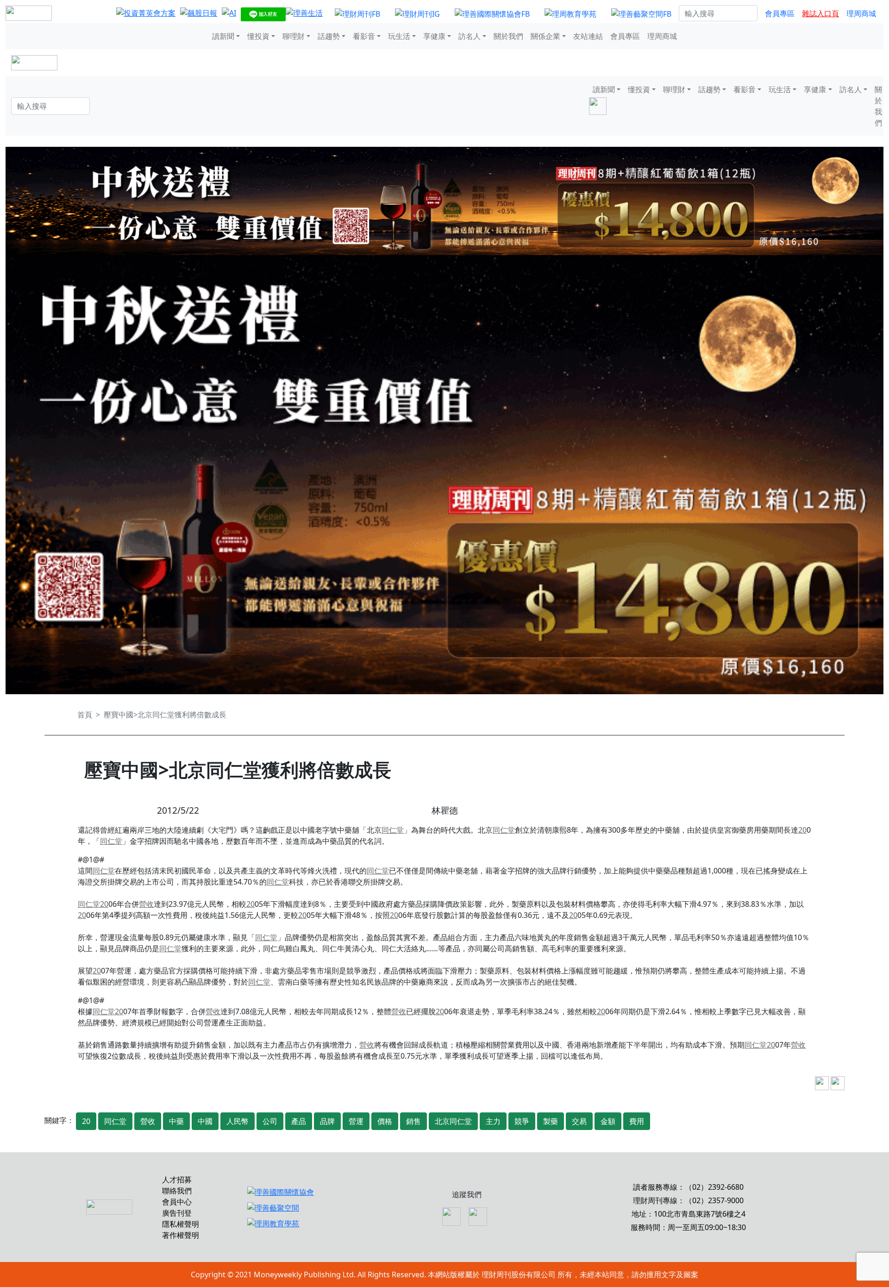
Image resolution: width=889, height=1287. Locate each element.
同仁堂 (393, 830)
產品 (298, 1121)
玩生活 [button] (399, 36)
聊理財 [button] (293, 36)
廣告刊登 (177, 1213)
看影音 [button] (364, 36)
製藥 (550, 1121)
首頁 (84, 714)
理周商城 (861, 13)
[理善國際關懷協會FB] (492, 13)
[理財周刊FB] (357, 13)
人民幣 (237, 1121)
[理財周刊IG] (417, 13)
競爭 (521, 1121)
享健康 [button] (434, 36)
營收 (146, 904)
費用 (636, 1121)
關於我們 (508, 36)
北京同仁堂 (453, 1121)
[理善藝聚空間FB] (641, 13)
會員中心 (177, 1202)
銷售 (413, 1121)
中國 (205, 1121)
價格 (384, 1121)
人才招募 (177, 1179)
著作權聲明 (180, 1235)
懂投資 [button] (258, 36)
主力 (493, 1121)
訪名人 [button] (469, 36)
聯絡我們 (177, 1191)
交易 (579, 1121)
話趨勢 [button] (329, 36)
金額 (608, 1121)
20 (802, 830)
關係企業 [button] (545, 36)
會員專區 (780, 13)
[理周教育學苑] (570, 13)
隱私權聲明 (180, 1224)
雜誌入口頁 (820, 13)
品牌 (327, 1121)
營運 (356, 1121)
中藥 (176, 1121)
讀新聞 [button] (223, 36)
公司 (270, 1121)
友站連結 (588, 36)
